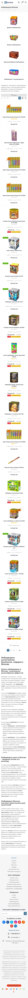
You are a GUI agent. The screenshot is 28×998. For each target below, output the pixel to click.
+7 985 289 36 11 (15, 933)
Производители (14, 901)
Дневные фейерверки (14, 27)
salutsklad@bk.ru (15, 937)
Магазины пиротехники (14, 884)
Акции (14, 895)
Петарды (14, 867)
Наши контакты (14, 899)
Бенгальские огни (14, 869)
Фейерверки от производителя (14, 79)
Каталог (14, 858)
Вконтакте (3, 922)
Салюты (14, 860)
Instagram (15, 922)
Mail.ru (15, 926)
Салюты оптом (14, 878)
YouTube (19, 922)
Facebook (7, 922)
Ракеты (14, 862)
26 (19, 650)
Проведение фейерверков (14, 886)
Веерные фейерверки (14, 45)
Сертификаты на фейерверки (14, 888)
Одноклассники (23, 922)
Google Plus (11, 926)
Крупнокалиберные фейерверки (14, 62)
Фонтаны (14, 865)
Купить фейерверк (14, 875)
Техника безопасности (14, 906)
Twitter (11, 922)
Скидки (14, 897)
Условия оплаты (14, 880)
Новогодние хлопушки (14, 871)
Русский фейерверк (14, 903)
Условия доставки (14, 882)
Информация (14, 892)
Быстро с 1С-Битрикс (13, 985)
